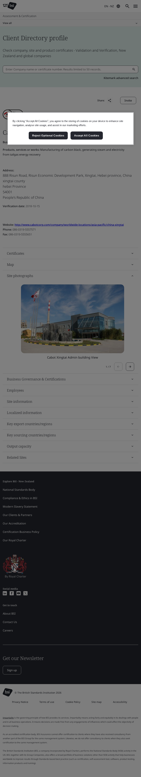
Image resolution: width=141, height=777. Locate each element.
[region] (70, 128)
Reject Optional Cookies (48, 135)
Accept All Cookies (86, 135)
